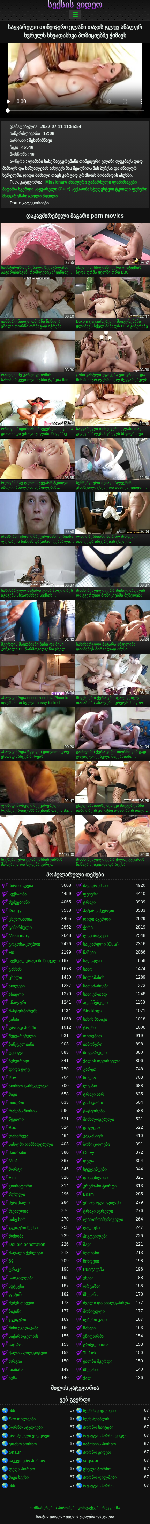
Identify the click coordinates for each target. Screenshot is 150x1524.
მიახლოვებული (98, 1119)
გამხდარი (93, 1102)
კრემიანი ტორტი (100, 1186)
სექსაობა (80, 189)
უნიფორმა (93, 1336)
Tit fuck (89, 1353)
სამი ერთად (95, 994)
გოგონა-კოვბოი (24, 944)
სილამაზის (93, 977)
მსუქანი (90, 1369)
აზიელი (16, 994)
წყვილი (50, 196)
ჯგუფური (17, 1319)
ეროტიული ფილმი (102, 1202)
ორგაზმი (91, 1286)
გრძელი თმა (95, 1344)
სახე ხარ (17, 1219)
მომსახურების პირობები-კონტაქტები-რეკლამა (75, 1508)
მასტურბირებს (23, 1010)
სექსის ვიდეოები (99, 1410)
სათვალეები (21, 1277)
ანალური (77, 182)
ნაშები (89, 952)
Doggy (15, 910)
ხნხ (12, 1410)
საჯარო (16, 1344)
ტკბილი (123, 189)
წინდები (91, 1261)
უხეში (88, 1277)
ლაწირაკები (124, 182)
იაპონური (92, 1044)
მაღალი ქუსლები (26, 1252)
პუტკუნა (16, 1286)
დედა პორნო (22, 1469)
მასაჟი (89, 1328)
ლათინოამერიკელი (103, 1219)
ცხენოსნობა (20, 919)
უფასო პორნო (23, 1444)
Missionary (56, 182)
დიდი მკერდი (97, 919)
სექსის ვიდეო (75, 4)
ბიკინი (15, 1311)
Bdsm (88, 1194)
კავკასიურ (93, 1136)
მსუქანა (90, 1294)
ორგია (15, 1361)
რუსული (17, 1194)
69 (11, 1261)
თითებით (92, 1035)
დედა (88, 1161)
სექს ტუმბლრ (96, 1419)
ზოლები (17, 985)
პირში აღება (21, 885)
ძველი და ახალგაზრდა (106, 1302)
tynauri (15, 1452)
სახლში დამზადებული (31, 1144)
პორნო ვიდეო (97, 1452)
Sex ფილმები (22, 1419)
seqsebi (90, 1460)
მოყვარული (95, 1052)
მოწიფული (94, 1311)
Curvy (88, 1152)
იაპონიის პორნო (99, 1444)
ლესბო (90, 1086)
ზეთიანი (91, 1252)
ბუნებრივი (19, 1061)
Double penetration (27, 1244)
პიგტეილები (95, 1236)
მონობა (16, 1236)
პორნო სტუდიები (26, 1427)
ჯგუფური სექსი (23, 1227)
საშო (87, 969)
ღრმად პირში (22, 1027)
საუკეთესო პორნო (27, 1460)
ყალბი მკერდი (97, 1361)
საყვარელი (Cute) (52, 189)
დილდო (91, 1127)
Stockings (92, 1010)
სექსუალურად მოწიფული (34, 960)
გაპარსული (99, 182)
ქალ (87, 1378)
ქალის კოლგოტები (28, 1353)
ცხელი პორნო (97, 1469)
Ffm (12, 1177)
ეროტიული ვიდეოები (30, 1435)
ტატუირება (94, 1111)
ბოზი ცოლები (96, 1144)
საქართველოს (23, 1336)
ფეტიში (16, 1294)
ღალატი (91, 1227)
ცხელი (35, 196)
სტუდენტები (102, 189)
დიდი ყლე (19, 1069)
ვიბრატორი (20, 1186)
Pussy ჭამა (93, 1269)
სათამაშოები (95, 985)
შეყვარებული (22, 1035)
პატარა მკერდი (17, 189)
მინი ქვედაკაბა (23, 1328)
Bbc (12, 1127)
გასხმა (15, 969)
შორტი (15, 1169)
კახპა (14, 1019)
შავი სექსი (19, 1477)
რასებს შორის (23, 1111)
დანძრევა (18, 1136)
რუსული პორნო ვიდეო (105, 1435)
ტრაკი (89, 902)
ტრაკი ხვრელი (98, 1211)
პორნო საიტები (98, 1427)
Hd (11, 952)
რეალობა (18, 1211)
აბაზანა (16, 1369)
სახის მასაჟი (95, 1019)
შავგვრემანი (14, 196)
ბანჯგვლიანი (21, 1044)
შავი (13, 1094)
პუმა (13, 1378)
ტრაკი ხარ (93, 1094)
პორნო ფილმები (100, 1477)
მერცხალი (19, 1202)
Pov (12, 1077)
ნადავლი (92, 960)
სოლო (89, 1077)
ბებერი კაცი (95, 1319)
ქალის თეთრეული (101, 1061)
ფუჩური (139, 189)
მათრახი (17, 1152)
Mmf (13, 1161)
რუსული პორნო (98, 1485)
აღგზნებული (95, 1002)
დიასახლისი (95, 1177)
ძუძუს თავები (21, 1302)
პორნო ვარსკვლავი (28, 1086)
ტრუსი (89, 1027)
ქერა (88, 927)
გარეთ (90, 1069)
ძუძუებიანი (19, 902)
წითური (16, 1102)
